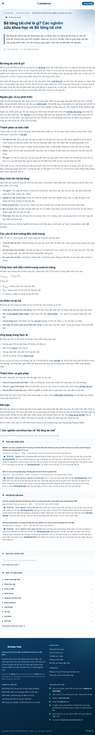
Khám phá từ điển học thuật (12, 626)
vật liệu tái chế (85, 386)
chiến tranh (41, 104)
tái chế (27, 115)
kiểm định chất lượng (63, 395)
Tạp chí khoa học (56, 653)
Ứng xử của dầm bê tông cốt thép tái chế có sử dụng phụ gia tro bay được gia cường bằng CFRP (39, 501)
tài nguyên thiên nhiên (19, 314)
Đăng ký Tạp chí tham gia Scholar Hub (64, 672)
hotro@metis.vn (63, 702)
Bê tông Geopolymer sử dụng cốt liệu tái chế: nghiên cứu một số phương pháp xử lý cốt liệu (38, 523)
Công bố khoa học (56, 649)
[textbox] (47, 560)
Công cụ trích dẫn (56, 659)
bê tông (41, 67)
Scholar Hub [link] (8, 13)
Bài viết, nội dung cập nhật (59, 663)
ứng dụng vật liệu (77, 415)
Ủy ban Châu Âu (12, 115)
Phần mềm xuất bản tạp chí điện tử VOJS (18, 695)
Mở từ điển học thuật (10, 565)
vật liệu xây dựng (74, 112)
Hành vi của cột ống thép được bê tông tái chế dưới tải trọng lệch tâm (29, 472)
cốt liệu (23, 134)
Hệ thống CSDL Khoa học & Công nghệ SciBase (20, 689)
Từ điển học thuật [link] (22, 13)
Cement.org (52, 422)
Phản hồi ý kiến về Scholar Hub (61, 675)
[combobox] (47, 560)
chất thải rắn (57, 81)
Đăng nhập (88, 3)
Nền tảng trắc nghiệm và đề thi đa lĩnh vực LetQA (21, 702)
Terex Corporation (73, 224)
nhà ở (14, 348)
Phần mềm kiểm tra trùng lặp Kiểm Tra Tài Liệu (20, 692)
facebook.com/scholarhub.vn (72, 720)
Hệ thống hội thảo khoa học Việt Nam (17, 699)
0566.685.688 (64, 698)
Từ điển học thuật (56, 656)
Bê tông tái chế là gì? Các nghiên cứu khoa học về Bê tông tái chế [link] (52, 13)
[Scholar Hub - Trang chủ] (44, 3)
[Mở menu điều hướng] (3, 3)
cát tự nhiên (52, 314)
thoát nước (29, 356)
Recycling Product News (73, 422)
